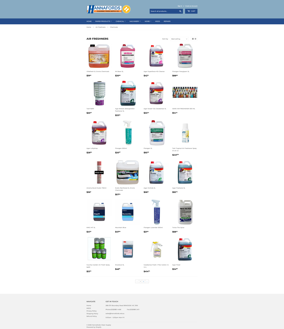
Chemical (120, 21)
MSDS (157, 21)
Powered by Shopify (94, 327)
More (147, 21)
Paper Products (103, 21)
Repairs (167, 21)
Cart (193, 11)
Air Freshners (101, 27)
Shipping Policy (92, 313)
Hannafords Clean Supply (101, 325)
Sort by (165, 39)
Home (89, 21)
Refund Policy (92, 316)
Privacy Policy (92, 311)
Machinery (135, 21)
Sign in (180, 6)
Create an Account (191, 6)
